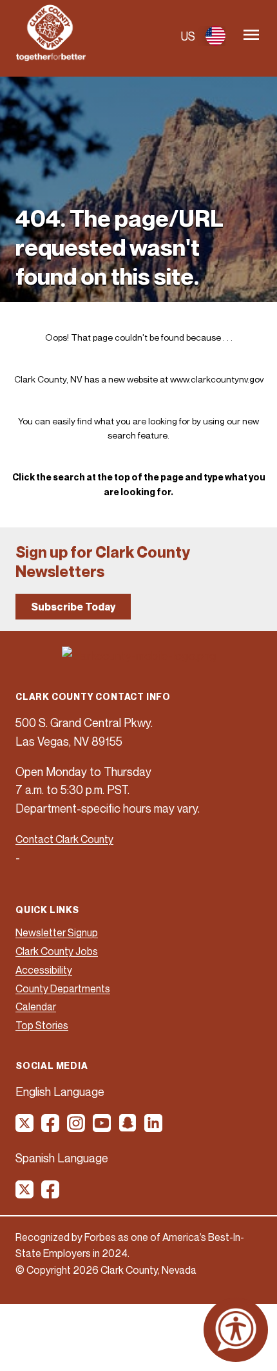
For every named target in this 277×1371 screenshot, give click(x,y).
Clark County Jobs (56, 951)
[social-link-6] (154, 1127)
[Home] (50, 57)
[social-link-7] (25, 1194)
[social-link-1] (25, 1127)
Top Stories (41, 1025)
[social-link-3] (76, 1127)
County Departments (62, 988)
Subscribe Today (73, 606)
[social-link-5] (128, 1127)
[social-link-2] (51, 1127)
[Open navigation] (251, 35)
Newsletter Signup (56, 932)
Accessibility (43, 969)
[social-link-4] (102, 1127)
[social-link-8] (51, 1194)
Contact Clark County (64, 839)
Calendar (35, 1006)
